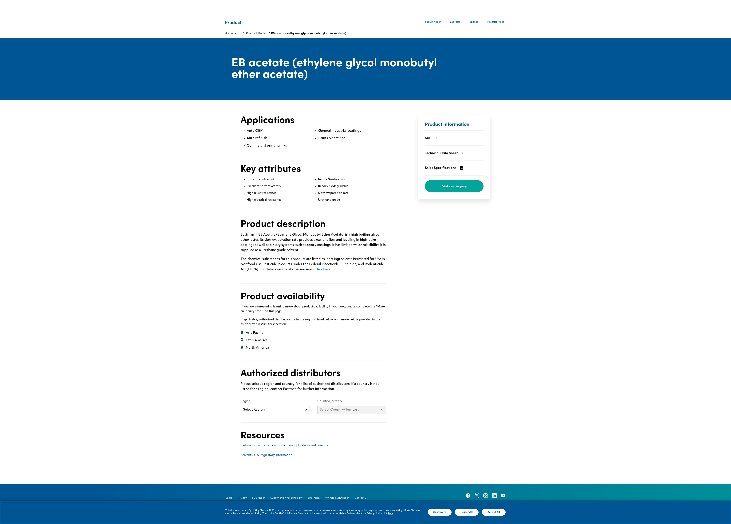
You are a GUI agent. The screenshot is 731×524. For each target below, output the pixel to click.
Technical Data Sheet (441, 153)
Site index (314, 497)
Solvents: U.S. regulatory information (266, 455)
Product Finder (256, 33)
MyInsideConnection (337, 497)
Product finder (432, 21)
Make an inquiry (454, 186)
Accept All (494, 512)
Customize (439, 512)
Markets (455, 21)
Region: (246, 401)
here (390, 513)
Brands (473, 21)
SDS (428, 138)
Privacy (242, 497)
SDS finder (258, 497)
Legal (229, 497)
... (239, 33)
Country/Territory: (330, 401)
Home (229, 33)
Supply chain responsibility (286, 497)
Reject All (466, 512)
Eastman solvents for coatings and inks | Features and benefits (284, 445)
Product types (495, 21)
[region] (365, 512)
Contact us (361, 497)
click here (322, 269)
